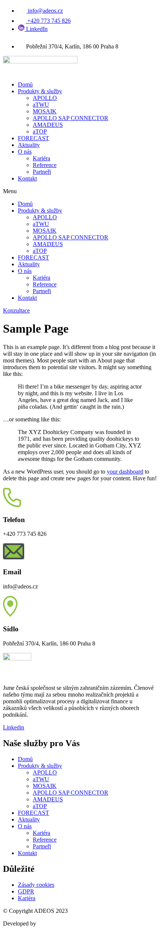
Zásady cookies (36, 885)
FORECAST (33, 138)
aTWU (41, 104)
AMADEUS (48, 125)
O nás (25, 151)
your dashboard (125, 471)
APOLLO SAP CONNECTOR (70, 118)
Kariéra (41, 158)
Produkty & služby (40, 91)
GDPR (26, 891)
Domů (25, 84)
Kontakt (27, 178)
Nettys (45, 923)
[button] (80, 191)
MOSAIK (45, 111)
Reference (45, 165)
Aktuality (29, 145)
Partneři (42, 172)
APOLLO (45, 98)
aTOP (40, 131)
